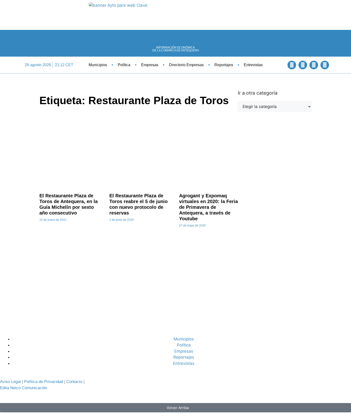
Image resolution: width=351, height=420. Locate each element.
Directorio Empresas (186, 65)
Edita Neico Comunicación (23, 388)
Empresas (149, 65)
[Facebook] (291, 65)
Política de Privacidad (43, 381)
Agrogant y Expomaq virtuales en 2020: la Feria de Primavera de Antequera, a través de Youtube (208, 207)
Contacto (74, 381)
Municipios (98, 65)
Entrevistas (253, 65)
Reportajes (223, 65)
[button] (279, 65)
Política (124, 65)
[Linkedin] (313, 65)
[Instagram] (324, 65)
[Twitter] (302, 65)
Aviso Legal (10, 381)
